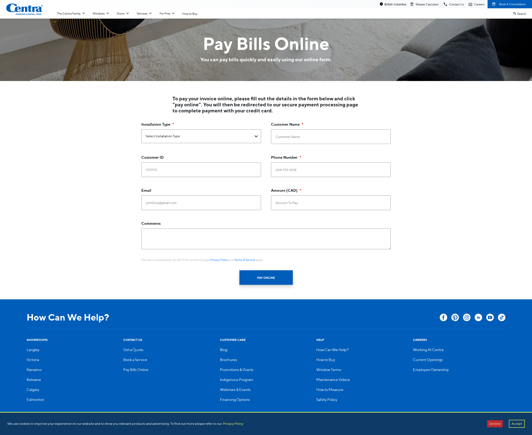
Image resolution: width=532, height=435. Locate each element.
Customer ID (152, 157)
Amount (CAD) (284, 190)
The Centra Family (69, 13)
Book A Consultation (512, 4)
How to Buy (189, 13)
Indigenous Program (236, 379)
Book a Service (135, 360)
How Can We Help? (332, 350)
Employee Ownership (431, 369)
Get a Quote (133, 350)
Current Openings (428, 360)
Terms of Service (244, 260)
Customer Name (285, 124)
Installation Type (155, 124)
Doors (121, 13)
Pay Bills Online (135, 369)
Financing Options (235, 399)
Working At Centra (428, 350)
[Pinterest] (455, 317)
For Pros (165, 13)
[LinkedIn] (478, 317)
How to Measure (329, 389)
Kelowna (34, 379)
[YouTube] (490, 317)
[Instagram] (466, 317)
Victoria (33, 360)
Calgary (33, 389)
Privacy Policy (219, 260)
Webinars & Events (235, 389)
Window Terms (328, 369)
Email (146, 190)
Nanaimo (34, 369)
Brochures (228, 360)
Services (142, 13)
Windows (99, 13)
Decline (495, 424)
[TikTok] (501, 317)
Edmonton (35, 399)
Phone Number (284, 157)
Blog (223, 350)
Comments (151, 223)
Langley (33, 350)
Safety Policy (326, 399)
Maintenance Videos (333, 379)
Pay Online (266, 277)
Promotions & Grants (237, 369)
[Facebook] (443, 317)
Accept (516, 424)
